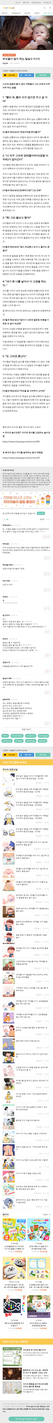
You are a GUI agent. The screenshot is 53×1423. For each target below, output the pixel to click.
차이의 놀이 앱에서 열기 (26, 1419)
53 (48, 574)
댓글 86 (5, 63)
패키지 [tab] (4, 13)
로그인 (18, 2)
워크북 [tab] (27, 13)
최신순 (48, 519)
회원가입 (26, 2)
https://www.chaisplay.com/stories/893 (21, 441)
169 (47, 537)
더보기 (45, 1214)
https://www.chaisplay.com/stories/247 (21, 457)
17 (48, 589)
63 (48, 558)
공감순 (42, 519)
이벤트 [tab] (36, 13)
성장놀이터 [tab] (15, 13)
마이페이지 (47, 2)
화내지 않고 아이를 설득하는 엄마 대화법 (24, 452)
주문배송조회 (36, 2)
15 (48, 608)
